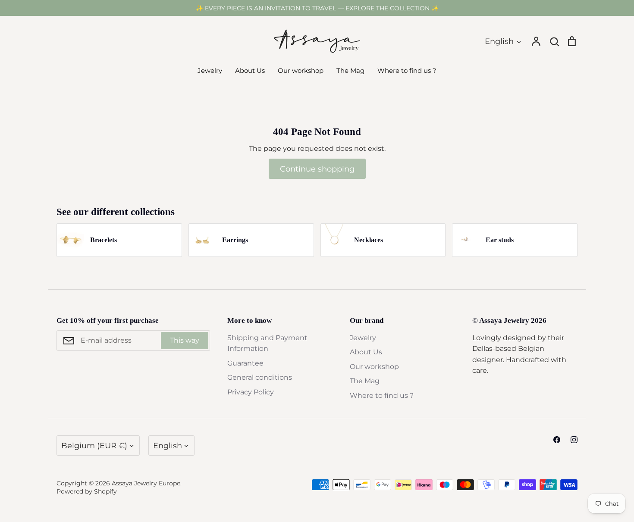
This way (184, 340)
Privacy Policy (250, 392)
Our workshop (300, 70)
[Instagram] (574, 439)
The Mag (350, 70)
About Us (250, 70)
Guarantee (245, 363)
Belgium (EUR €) (94, 445)
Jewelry (210, 70)
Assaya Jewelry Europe (146, 483)
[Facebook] (556, 439)
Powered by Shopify (86, 491)
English (499, 41)
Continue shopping (317, 169)
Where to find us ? (406, 70)
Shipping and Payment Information (267, 343)
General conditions (259, 377)
